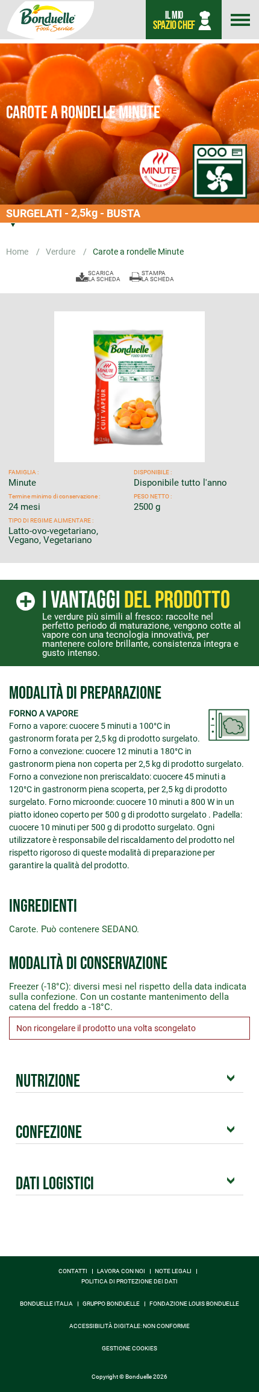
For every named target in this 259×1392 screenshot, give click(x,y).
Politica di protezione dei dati (129, 1282)
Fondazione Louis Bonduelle (194, 1304)
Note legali (173, 1271)
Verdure (61, 251)
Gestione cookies (129, 1349)
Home (18, 251)
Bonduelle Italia (46, 1304)
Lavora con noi (121, 1271)
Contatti (72, 1271)
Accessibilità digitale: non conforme (129, 1326)
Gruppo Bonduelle (111, 1304)
